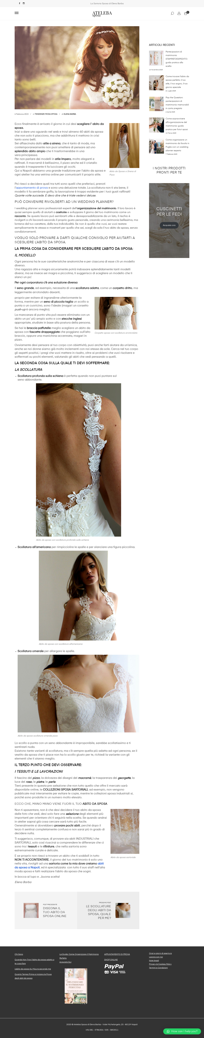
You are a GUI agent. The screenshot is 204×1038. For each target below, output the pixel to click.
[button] (182, 1031)
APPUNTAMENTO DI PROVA (117, 954)
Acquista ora (169, 225)
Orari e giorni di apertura (160, 953)
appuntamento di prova (32, 188)
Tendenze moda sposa (46, 114)
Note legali (154, 961)
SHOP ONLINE (111, 960)
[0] (185, 13)
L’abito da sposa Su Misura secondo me (33, 969)
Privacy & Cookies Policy (160, 964)
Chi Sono (19, 954)
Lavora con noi (156, 957)
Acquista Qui (65, 962)
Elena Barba (70, 114)
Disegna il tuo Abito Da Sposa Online (54, 912)
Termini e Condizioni (158, 968)
